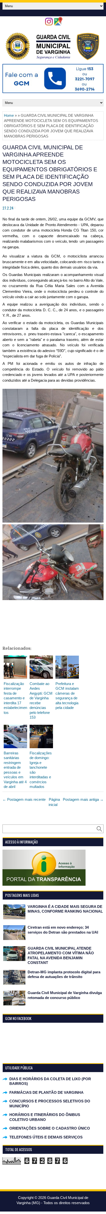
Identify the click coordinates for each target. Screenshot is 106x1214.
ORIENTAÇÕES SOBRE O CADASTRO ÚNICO (49, 1128)
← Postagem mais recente (24, 799)
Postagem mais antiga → (83, 799)
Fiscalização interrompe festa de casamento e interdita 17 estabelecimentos (15, 698)
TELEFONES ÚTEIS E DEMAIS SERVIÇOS (46, 1137)
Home (9, 115)
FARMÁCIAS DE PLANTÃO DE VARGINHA (46, 1092)
